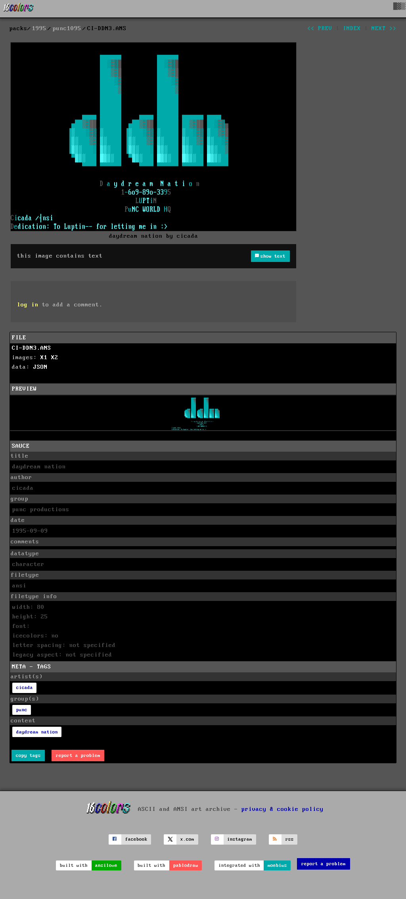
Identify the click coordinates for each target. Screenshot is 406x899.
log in (27, 305)
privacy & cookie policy (282, 809)
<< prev (319, 28)
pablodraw (185, 865)
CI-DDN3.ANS (31, 348)
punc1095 (67, 28)
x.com (187, 839)
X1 (44, 357)
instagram (239, 839)
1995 (39, 28)
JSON (40, 367)
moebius (277, 865)
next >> (384, 28)
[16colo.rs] (18, 8)
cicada (24, 687)
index (352, 28)
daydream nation (37, 732)
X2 (54, 357)
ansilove (106, 865)
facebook (136, 839)
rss (289, 839)
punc (21, 709)
